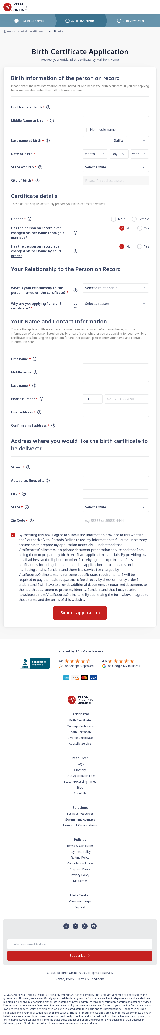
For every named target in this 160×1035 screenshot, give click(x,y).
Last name (21, 385)
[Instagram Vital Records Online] (75, 926)
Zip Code (19, 520)
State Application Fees (80, 776)
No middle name (103, 129)
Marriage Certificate (80, 726)
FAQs (80, 764)
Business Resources (80, 814)
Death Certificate (80, 732)
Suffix (118, 140)
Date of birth (23, 154)
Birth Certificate (32, 31)
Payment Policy (80, 852)
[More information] (48, 107)
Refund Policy (80, 857)
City (15, 494)
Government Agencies (80, 819)
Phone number (24, 399)
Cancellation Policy (80, 863)
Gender (18, 219)
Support (80, 907)
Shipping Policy (80, 869)
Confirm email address (30, 425)
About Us (80, 793)
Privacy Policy (80, 875)
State (17, 507)
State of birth (23, 167)
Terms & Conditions (80, 846)
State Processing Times (80, 782)
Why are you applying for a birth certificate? (37, 305)
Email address (23, 412)
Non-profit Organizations (80, 825)
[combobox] (115, 180)
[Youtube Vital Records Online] (94, 926)
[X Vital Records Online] (85, 926)
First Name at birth (28, 107)
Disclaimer (80, 881)
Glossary (80, 770)
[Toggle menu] (154, 7)
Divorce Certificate (80, 738)
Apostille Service (80, 743)
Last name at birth (27, 140)
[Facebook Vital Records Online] (66, 926)
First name (21, 359)
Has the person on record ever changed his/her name (37, 233)
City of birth (22, 180)
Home (11, 31)
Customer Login (80, 901)
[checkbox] (84, 130)
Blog (80, 787)
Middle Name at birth (29, 120)
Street (18, 467)
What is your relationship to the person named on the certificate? (39, 290)
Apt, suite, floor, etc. (27, 480)
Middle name (21, 372)
